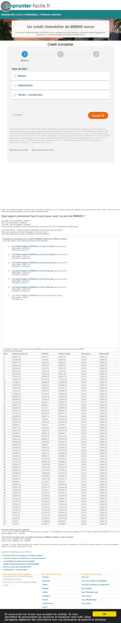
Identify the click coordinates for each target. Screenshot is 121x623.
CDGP (44, 607)
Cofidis (45, 592)
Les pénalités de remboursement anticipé (19, 561)
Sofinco (45, 585)
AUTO (19, 14)
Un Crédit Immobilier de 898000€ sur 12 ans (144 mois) (33, 254)
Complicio (46, 596)
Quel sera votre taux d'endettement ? (17, 567)
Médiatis (45, 588)
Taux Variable (86, 588)
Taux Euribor (86, 603)
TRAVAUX (45, 14)
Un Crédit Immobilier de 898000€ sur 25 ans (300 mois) (33, 279)
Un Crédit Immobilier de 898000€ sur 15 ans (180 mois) (33, 263)
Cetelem (45, 577)
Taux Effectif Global (88, 600)
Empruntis (46, 581)
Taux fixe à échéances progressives (95, 585)
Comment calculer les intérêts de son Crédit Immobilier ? (24, 558)
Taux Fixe (85, 577)
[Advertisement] (60, 184)
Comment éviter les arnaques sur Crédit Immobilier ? (23, 555)
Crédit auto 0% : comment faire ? (15, 570)
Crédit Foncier (47, 603)
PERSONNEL (31, 14)
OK (104, 614)
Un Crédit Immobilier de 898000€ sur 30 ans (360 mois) (33, 287)
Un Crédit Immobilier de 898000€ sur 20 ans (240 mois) (33, 271)
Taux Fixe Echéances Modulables (94, 581)
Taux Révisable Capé (89, 592)
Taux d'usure (86, 596)
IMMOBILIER (8, 14)
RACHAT (56, 14)
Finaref (45, 600)
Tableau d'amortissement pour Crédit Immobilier (21, 564)
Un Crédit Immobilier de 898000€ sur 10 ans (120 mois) (33, 246)
